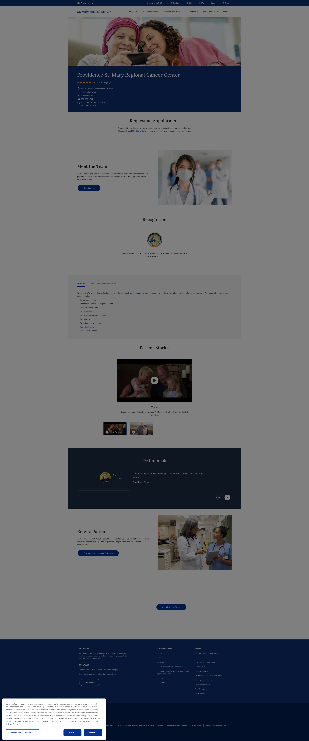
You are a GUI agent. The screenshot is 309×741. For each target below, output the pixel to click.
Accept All (93, 732)
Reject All (72, 732)
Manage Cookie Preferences (22, 732)
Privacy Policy (12, 724)
